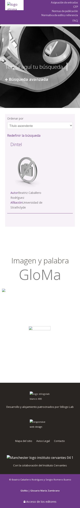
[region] (40, 308)
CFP (75, 7)
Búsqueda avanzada (28, 79)
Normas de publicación (65, 11)
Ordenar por (15, 118)
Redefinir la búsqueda (23, 135)
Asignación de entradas (64, 2)
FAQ (75, 20)
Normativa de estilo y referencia (59, 15)
